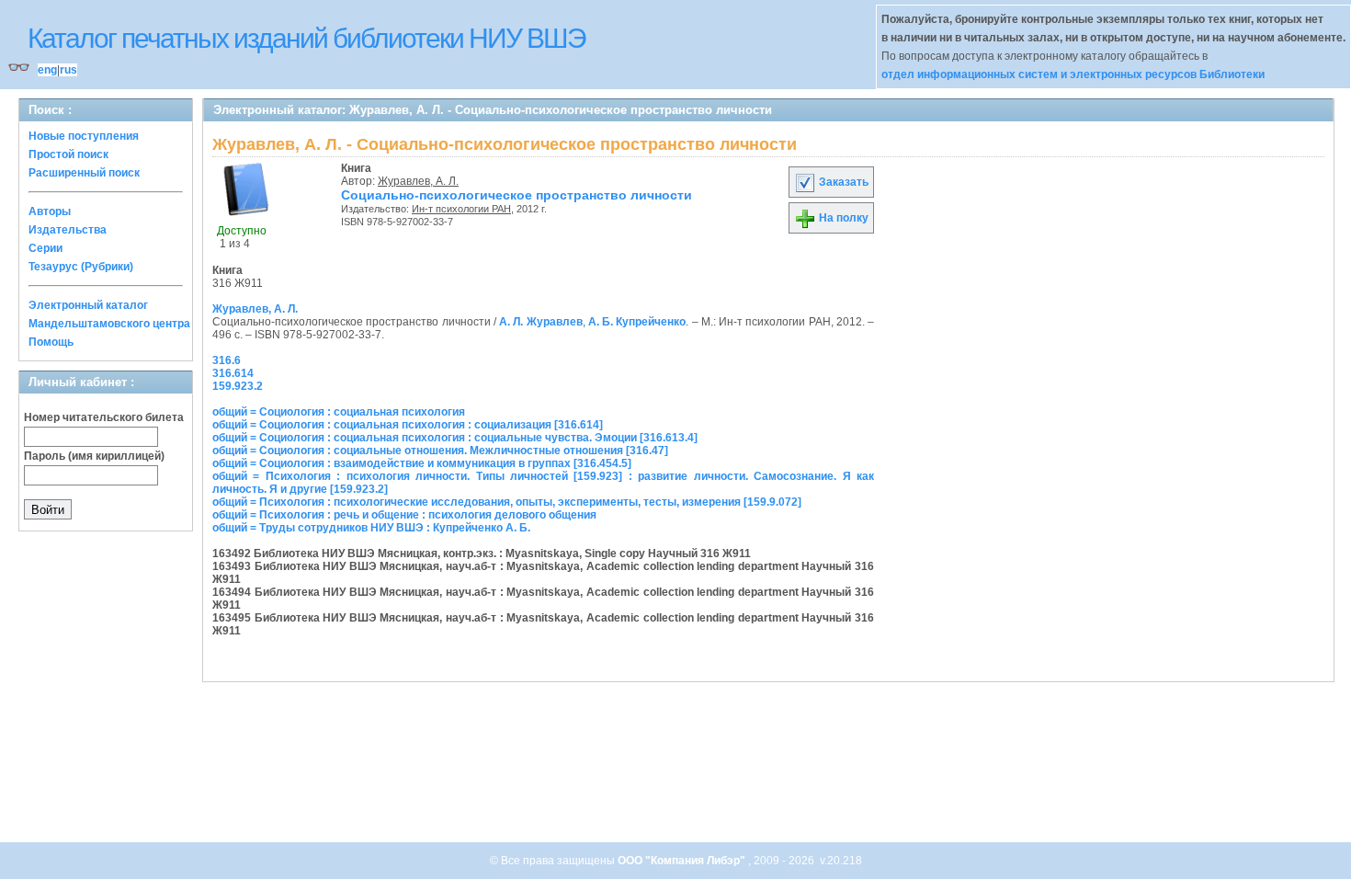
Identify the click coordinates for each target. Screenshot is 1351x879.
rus (68, 69)
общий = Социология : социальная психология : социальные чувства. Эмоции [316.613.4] (455, 437)
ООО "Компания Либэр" (683, 860)
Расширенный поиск (84, 172)
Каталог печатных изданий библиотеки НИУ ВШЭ (306, 38)
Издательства (67, 229)
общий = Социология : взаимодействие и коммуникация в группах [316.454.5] (421, 463)
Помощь (51, 342)
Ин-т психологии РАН (461, 208)
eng (47, 69)
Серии (45, 248)
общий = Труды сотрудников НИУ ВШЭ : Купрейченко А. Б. (371, 527)
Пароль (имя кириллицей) (94, 456)
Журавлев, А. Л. (418, 181)
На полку (842, 217)
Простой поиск (68, 154)
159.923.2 (237, 386)
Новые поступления (83, 136)
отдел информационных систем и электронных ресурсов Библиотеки (1073, 74)
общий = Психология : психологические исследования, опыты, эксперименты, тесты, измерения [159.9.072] (506, 502)
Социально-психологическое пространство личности (516, 195)
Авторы (49, 211)
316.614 (233, 373)
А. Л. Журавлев (541, 321)
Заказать (842, 182)
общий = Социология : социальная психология (338, 411)
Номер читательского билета (104, 417)
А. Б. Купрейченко (637, 321)
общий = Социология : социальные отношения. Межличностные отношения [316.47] (440, 450)
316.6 (226, 360)
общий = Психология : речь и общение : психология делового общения (404, 514)
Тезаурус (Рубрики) (80, 266)
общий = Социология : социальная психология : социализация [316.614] (407, 424)
